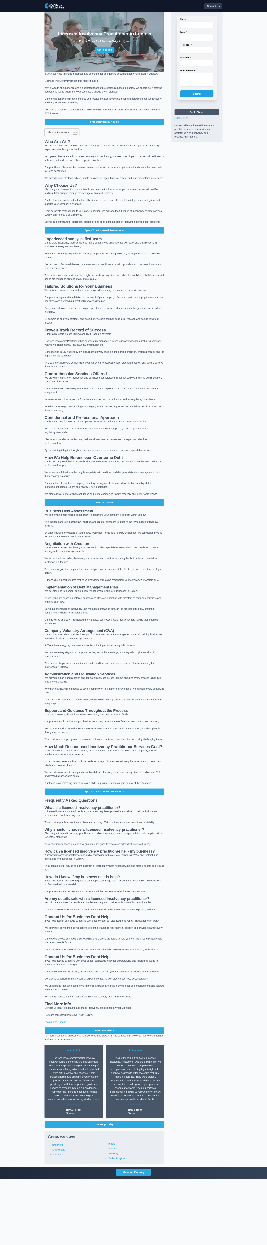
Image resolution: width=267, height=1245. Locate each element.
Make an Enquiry (133, 1172)
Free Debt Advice (104, 1030)
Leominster (50, 1022)
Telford (111, 1143)
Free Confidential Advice (104, 121)
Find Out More (104, 502)
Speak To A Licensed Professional (104, 230)
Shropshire (58, 1154)
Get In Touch (104, 49)
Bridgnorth (58, 1144)
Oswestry (113, 1153)
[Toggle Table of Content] (74, 132)
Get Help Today (104, 1124)
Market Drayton (116, 1158)
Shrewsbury (58, 1149)
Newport (112, 1148)
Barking (62, 1022)
